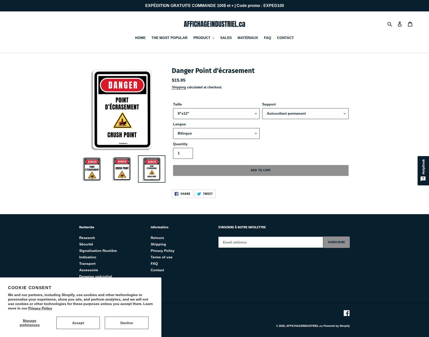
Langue (179, 124)
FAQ (154, 264)
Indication (87, 257)
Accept (78, 323)
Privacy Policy (40, 308)
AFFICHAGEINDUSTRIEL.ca (304, 325)
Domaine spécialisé (95, 276)
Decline (126, 323)
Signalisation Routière (98, 251)
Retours (157, 238)
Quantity (180, 144)
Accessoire (88, 270)
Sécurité (86, 244)
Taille (177, 104)
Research (87, 238)
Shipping (179, 87)
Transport (87, 264)
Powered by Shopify (336, 325)
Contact (157, 270)
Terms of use (162, 257)
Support (269, 104)
